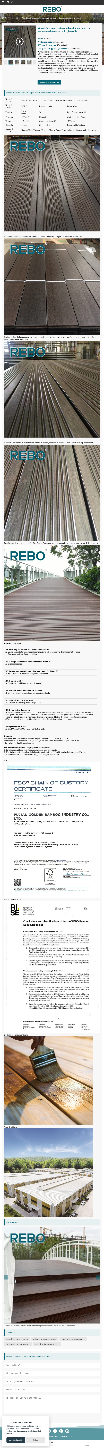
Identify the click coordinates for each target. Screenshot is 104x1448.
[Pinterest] (61, 1431)
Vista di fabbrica (10, 1127)
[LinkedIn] (55, 1431)
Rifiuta (35, 1440)
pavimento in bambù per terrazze (44, 1339)
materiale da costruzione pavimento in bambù (74, 1339)
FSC (6, 760)
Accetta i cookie (15, 1440)
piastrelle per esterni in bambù (17, 1339)
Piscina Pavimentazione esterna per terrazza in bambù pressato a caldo (32, 1326)
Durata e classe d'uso (12, 899)
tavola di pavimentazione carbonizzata (48, 1344)
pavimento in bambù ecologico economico (19, 1344)
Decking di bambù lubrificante (16, 1035)
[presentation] (6, 1277)
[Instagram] (67, 1431)
